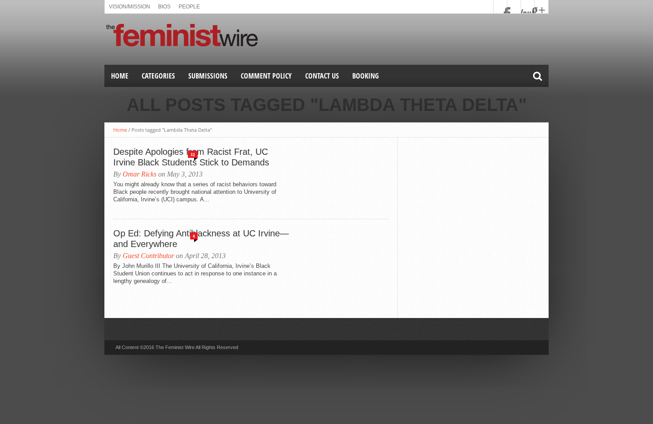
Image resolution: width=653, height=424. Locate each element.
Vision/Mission (129, 7)
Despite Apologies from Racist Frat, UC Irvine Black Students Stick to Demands (191, 157)
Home (119, 76)
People (189, 7)
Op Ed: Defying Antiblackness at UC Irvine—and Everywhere (201, 238)
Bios (164, 7)
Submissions (207, 76)
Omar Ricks (139, 174)
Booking (365, 76)
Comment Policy (266, 76)
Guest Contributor (148, 255)
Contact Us (322, 76)
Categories (158, 76)
